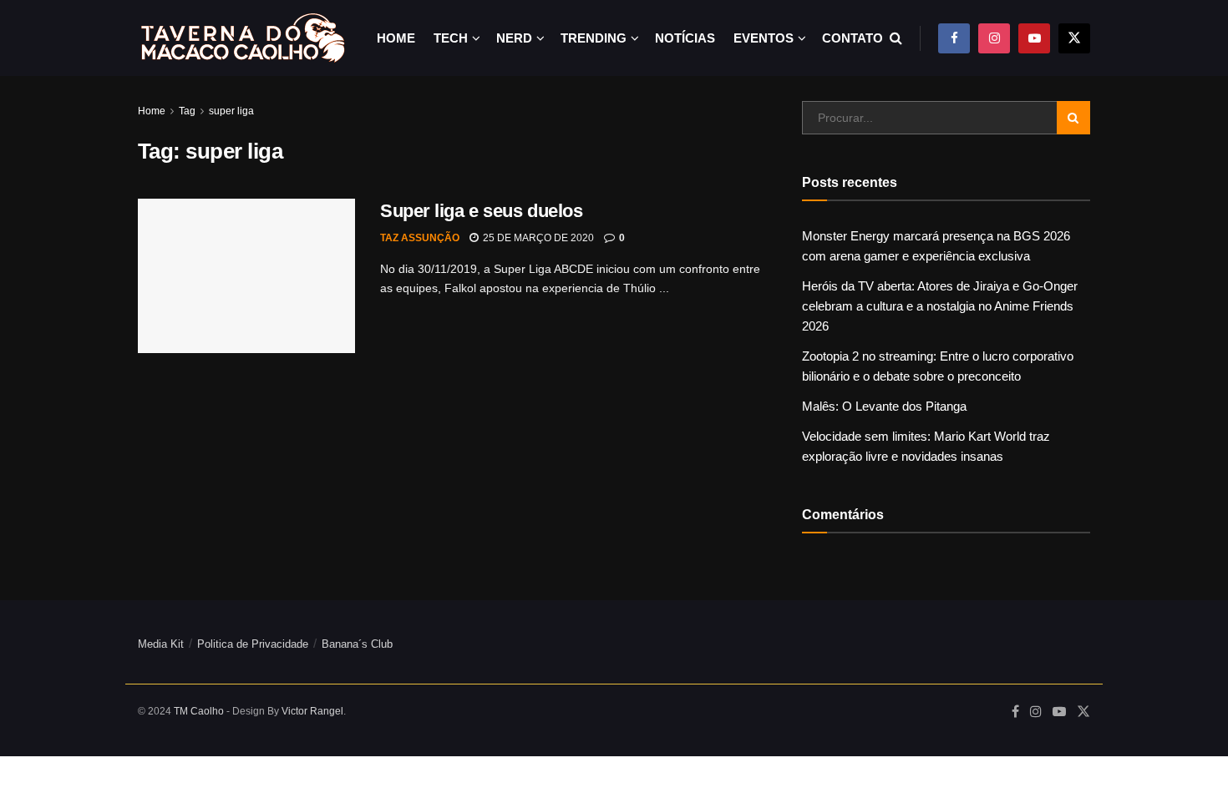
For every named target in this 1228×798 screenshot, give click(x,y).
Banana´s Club (357, 644)
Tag (187, 111)
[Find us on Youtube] (1034, 38)
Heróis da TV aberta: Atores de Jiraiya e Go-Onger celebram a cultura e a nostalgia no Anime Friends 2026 (940, 306)
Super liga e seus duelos (481, 210)
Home (396, 38)
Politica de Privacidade (252, 644)
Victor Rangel (312, 711)
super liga (231, 111)
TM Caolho (199, 711)
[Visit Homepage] (242, 38)
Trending (594, 38)
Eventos (763, 38)
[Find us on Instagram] (994, 38)
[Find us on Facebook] (954, 38)
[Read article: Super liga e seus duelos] (246, 276)
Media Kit (161, 644)
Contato (852, 38)
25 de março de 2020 (537, 238)
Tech (451, 38)
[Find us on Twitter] (1074, 38)
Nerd (514, 38)
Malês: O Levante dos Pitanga (884, 406)
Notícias (685, 38)
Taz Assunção (419, 238)
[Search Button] (896, 38)
